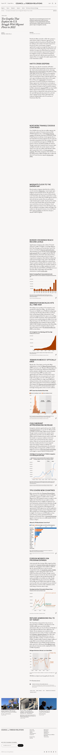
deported (43, 88)
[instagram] (51, 752)
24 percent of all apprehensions (47, 249)
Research (13, 8)
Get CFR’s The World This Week (9, 742)
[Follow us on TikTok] (53, 752)
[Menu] (55, 3)
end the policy (44, 271)
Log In (50, 3)
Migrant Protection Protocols (48, 366)
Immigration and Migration (50, 690)
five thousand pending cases (49, 327)
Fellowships (46, 730)
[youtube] (49, 752)
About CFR (32, 729)
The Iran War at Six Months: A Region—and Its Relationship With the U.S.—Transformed (27, 712)
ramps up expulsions (37, 210)
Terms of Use (46, 736)
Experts (18, 8)
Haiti (44, 690)
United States (4, 15)
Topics (8, 8)
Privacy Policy (32, 736)
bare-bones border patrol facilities (48, 449)
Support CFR (3, 3)
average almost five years (35, 322)
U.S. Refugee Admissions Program (39, 634)
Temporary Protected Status (48, 493)
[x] (56, 752)
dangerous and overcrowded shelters (47, 384)
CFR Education (32, 733)
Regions (2, 8)
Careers (31, 732)
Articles (2, 10)
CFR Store (46, 733)
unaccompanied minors (35, 429)
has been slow (50, 155)
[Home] (29, 3)
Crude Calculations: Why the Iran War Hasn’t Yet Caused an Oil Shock (8, 711)
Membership (46, 729)
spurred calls (42, 79)
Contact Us (32, 734)
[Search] (52, 3)
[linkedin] (47, 752)
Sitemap (31, 738)
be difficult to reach (50, 644)
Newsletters (46, 732)
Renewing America (36, 680)
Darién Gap (42, 191)
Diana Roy (31, 32)
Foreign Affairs (10, 3)
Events (23, 8)
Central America (39, 690)
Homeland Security (33, 692)
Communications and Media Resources (49, 735)
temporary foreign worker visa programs (46, 565)
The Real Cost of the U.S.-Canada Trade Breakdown (44, 711)
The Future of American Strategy (32, 8)
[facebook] (44, 752)
